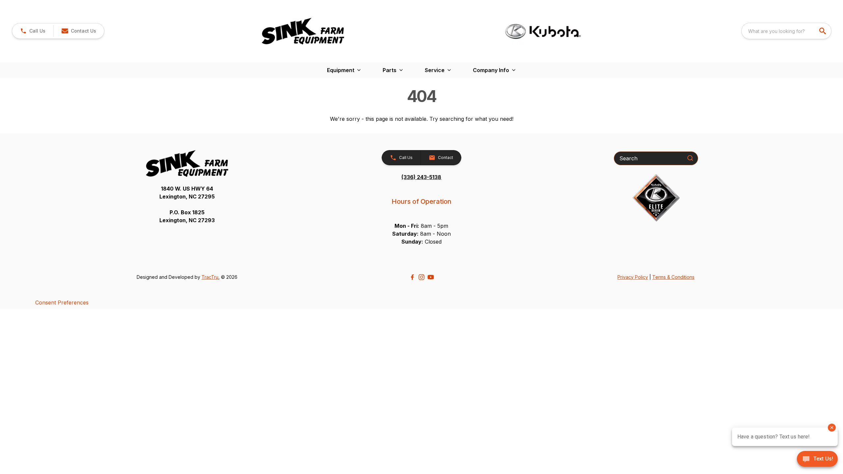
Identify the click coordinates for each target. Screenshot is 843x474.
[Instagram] (421, 277)
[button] (32, 31)
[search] (823, 31)
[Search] (690, 158)
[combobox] (786, 31)
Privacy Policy (632, 277)
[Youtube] (430, 277)
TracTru (210, 277)
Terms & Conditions (673, 277)
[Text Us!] (817, 459)
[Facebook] (412, 277)
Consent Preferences (62, 302)
